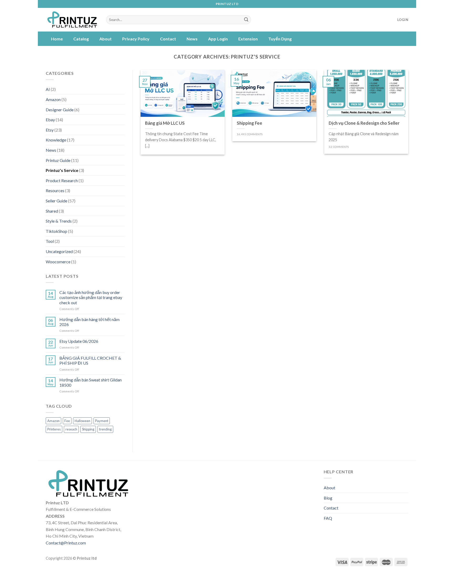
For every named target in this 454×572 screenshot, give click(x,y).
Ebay (50, 119)
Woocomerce (58, 261)
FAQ (328, 518)
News (192, 38)
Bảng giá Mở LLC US (165, 123)
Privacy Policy (135, 38)
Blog (328, 497)
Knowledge (56, 139)
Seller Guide (56, 200)
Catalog (81, 38)
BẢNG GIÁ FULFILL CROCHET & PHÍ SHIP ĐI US (90, 360)
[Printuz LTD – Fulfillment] (72, 19)
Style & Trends (59, 220)
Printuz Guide (58, 160)
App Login (218, 38)
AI (48, 89)
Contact (168, 38)
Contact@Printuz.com (66, 542)
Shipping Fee (249, 123)
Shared (52, 210)
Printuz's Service (62, 170)
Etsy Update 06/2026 (78, 341)
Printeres (54, 429)
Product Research (62, 180)
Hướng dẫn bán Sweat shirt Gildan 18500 (90, 382)
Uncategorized (59, 251)
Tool (50, 241)
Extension (248, 38)
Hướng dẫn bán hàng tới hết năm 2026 (89, 322)
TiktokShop (56, 231)
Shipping (88, 429)
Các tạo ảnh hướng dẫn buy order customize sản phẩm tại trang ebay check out (90, 297)
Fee (67, 421)
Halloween (82, 421)
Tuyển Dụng (280, 38)
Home (57, 38)
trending (105, 429)
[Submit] (246, 19)
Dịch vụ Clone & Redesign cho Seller (364, 123)
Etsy (50, 129)
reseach (71, 429)
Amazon (53, 99)
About (105, 38)
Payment (101, 421)
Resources (55, 190)
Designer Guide (60, 109)
